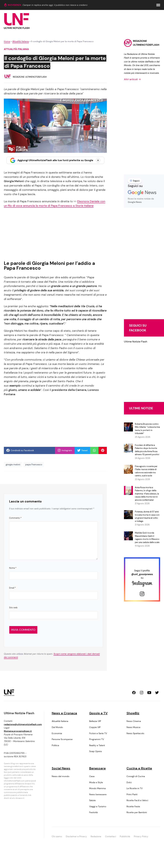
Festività (93, 812)
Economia (57, 733)
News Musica (133, 727)
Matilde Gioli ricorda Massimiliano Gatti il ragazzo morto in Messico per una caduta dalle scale (147, 537)
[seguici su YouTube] (149, 692)
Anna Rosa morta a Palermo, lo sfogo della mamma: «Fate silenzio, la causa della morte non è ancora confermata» (147, 493)
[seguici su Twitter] (157, 692)
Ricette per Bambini (137, 812)
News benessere (98, 794)
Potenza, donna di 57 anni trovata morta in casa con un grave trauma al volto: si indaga (147, 516)
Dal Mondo (57, 727)
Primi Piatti (132, 794)
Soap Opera (95, 751)
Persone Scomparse (62, 739)
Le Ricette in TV (135, 788)
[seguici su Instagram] (141, 692)
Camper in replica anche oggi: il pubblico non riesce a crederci (55, 5)
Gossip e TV (98, 713)
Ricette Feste (133, 806)
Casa (91, 776)
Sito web (13, 607)
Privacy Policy (141, 836)
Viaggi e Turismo (97, 806)
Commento (15, 518)
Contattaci (110, 836)
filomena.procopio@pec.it (18, 731)
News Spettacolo (135, 733)
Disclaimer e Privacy (76, 836)
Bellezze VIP (95, 721)
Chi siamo (57, 836)
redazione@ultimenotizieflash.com (23, 724)
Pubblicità (125, 836)
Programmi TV (96, 739)
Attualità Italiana (20, 41)
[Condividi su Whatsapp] (94, 450)
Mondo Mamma (97, 788)
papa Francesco (33, 464)
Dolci (129, 782)
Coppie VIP (95, 727)
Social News (61, 768)
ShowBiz (133, 713)
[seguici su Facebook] (134, 692)
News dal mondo (60, 776)
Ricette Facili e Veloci (137, 800)
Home (7, 41)
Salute (92, 800)
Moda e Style (96, 782)
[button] (158, 5)
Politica (55, 745)
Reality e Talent (97, 745)
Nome (12, 568)
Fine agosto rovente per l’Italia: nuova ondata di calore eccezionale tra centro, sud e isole (146, 471)
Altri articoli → (132, 79)
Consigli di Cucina (136, 776)
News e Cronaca (64, 713)
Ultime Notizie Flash (135, 341)
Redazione (96, 836)
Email (12, 587)
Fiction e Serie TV (98, 733)
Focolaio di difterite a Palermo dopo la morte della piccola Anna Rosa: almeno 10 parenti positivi (147, 450)
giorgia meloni (13, 464)
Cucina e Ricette (139, 768)
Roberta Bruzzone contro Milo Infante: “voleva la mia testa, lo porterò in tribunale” (147, 429)
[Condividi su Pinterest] (102, 450)
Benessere (97, 768)
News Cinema (134, 721)
